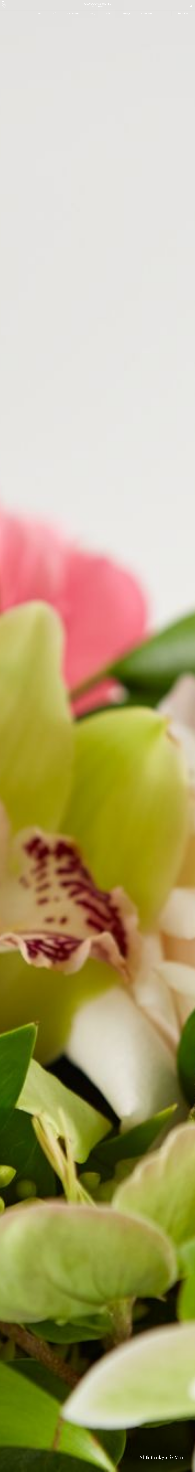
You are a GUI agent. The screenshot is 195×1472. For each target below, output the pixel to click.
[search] (191, 6)
